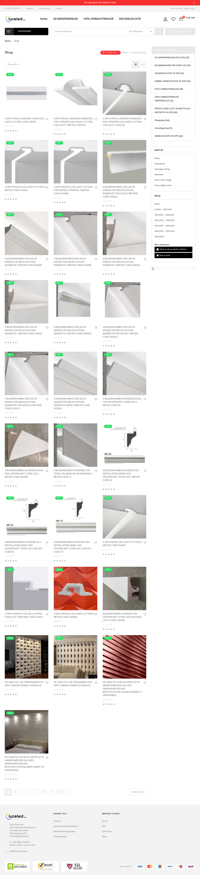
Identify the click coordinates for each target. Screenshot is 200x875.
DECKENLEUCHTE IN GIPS (167, 73)
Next (67, 792)
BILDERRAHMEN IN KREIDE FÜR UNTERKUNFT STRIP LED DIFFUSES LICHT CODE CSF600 (122, 617)
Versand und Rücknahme (65, 826)
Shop (104, 837)
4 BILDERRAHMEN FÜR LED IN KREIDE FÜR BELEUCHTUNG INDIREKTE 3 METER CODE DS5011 (23, 330)
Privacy (57, 821)
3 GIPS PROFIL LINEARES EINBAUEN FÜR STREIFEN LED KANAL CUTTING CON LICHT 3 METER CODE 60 (73, 121)
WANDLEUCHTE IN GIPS (166, 136)
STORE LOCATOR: (13, 9)
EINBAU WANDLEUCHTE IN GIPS (171, 81)
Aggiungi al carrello (28, 110)
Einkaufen (107, 831)
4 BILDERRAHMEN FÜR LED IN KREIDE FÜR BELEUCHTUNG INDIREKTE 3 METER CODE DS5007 (23, 262)
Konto (105, 821)
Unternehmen (60, 837)
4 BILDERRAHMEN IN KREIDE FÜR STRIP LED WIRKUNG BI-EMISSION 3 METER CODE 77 (73, 473)
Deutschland (44, 9)
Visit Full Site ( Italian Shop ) (183, 9)
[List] (143, 64)
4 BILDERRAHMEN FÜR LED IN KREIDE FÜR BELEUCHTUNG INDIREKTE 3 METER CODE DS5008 (72, 262)
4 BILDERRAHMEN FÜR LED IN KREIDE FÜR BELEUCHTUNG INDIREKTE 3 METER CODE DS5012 (72, 330)
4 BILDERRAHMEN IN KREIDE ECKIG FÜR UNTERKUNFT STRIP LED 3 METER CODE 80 (122, 402)
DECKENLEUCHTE (130, 19)
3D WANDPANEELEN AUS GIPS (170, 58)
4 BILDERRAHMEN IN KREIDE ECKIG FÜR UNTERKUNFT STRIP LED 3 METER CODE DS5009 (24, 473)
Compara (36, 110)
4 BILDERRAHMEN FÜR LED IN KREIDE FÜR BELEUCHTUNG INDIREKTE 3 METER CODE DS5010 (121, 262)
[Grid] (136, 64)
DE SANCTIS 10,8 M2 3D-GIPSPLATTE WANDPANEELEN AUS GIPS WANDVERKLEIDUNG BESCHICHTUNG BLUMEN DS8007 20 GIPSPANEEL (24, 763)
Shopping (159, 120)
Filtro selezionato (162, 245)
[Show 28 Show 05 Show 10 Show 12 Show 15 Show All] (13, 64)
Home (43, 19)
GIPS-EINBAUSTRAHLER (98, 19)
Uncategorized (162, 128)
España (30, 9)
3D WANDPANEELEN (65, 19)
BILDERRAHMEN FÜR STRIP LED (170, 65)
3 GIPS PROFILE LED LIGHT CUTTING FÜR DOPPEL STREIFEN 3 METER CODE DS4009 (73, 190)
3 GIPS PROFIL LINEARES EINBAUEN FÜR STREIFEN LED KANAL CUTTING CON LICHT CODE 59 (122, 121)
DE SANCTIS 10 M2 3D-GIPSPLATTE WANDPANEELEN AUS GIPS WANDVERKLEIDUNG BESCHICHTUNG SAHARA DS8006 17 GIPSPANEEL (122, 688)
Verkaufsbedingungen (64, 831)
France (59, 9)
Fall (103, 826)
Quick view (19, 109)
